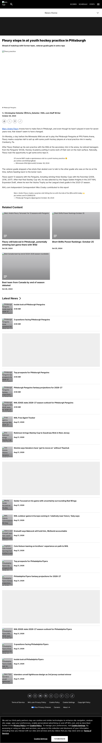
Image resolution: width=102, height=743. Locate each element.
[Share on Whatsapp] (4, 121)
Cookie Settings (78, 725)
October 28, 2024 (42, 163)
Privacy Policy (20, 725)
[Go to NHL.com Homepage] (5, 4)
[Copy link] (20, 121)
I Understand (59, 739)
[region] (51, 729)
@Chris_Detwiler (31, 113)
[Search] (11, 4)
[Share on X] (9, 121)
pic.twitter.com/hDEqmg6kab (25, 161)
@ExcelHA (74, 193)
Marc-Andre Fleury (10, 129)
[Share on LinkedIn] (15, 121)
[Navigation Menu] (98, 4)
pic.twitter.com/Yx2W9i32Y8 (24, 195)
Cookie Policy (36, 725)
